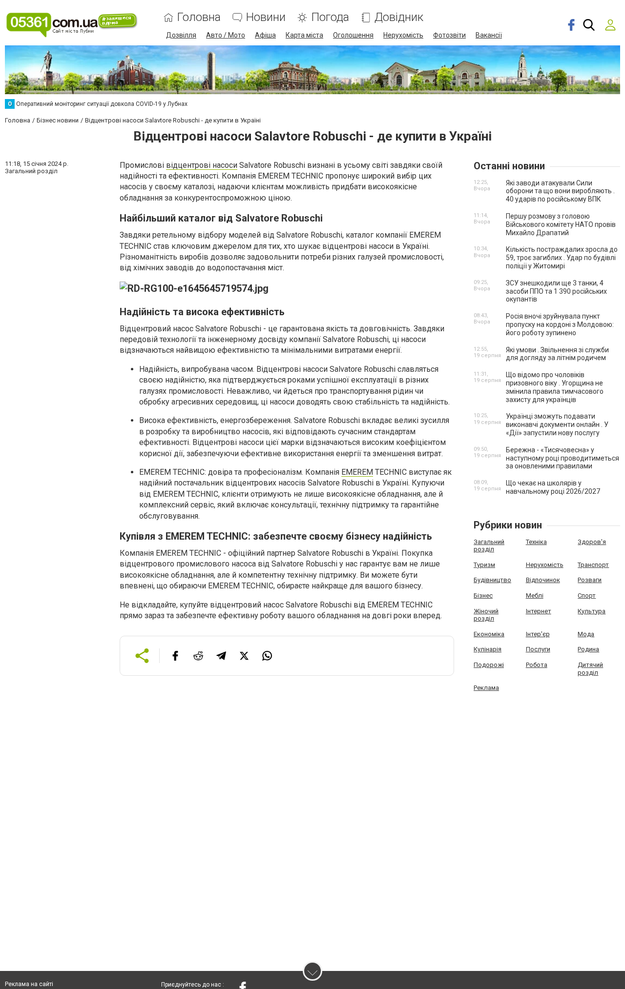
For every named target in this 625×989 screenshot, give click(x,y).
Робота (536, 664)
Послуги (538, 649)
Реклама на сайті (29, 984)
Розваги (590, 580)
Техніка (536, 541)
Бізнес (483, 595)
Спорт (587, 595)
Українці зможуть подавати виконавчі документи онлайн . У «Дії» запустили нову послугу (557, 424)
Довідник (399, 17)
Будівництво (492, 580)
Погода (330, 17)
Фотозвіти (449, 35)
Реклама (486, 687)
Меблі (534, 595)
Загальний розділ (489, 545)
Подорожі (489, 664)
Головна (199, 17)
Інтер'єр (538, 634)
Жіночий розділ (486, 615)
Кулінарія (487, 649)
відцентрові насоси (201, 165)
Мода (586, 634)
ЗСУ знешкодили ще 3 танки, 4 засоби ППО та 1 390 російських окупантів (556, 291)
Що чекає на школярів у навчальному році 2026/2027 (553, 487)
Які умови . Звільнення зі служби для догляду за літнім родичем (557, 354)
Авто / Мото (225, 35)
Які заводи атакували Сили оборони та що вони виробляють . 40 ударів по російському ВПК (560, 191)
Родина (588, 649)
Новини (266, 17)
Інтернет (538, 611)
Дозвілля (181, 35)
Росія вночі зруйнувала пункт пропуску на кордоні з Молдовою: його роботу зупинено (560, 324)
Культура (591, 611)
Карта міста (304, 35)
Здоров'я (592, 541)
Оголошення (353, 35)
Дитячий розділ (590, 668)
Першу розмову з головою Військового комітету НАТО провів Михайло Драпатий (561, 224)
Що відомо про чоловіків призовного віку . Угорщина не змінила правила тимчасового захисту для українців (555, 387)
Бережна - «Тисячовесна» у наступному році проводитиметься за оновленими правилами (562, 458)
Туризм (484, 564)
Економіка (489, 634)
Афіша (265, 35)
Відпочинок (543, 580)
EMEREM (357, 472)
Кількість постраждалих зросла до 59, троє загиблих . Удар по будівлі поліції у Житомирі (562, 257)
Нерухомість (403, 35)
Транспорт (593, 564)
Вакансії (489, 35)
